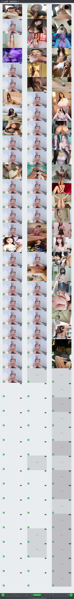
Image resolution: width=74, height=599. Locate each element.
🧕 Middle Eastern (22, 594)
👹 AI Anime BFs (48, 596)
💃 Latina (11, 594)
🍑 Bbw (50, 594)
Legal (45, 598)
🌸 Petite (54, 594)
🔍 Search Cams (66, 596)
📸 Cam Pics (60, 596)
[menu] (3, 595)
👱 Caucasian (16, 594)
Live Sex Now (37, 594)
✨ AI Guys (43, 596)
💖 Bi (66, 594)
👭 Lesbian (62, 594)
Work (36, 598)
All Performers (42, 598)
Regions (34, 598)
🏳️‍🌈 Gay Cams (7, 596)
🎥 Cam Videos (54, 596)
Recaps (38, 598)
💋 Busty (58, 594)
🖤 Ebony (7, 594)
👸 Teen (32, 594)
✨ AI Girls (31, 596)
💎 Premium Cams (20, 596)
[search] (71, 595)
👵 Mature (28, 594)
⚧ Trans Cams (13, 596)
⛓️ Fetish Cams (26, 596)
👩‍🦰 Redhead (46, 594)
